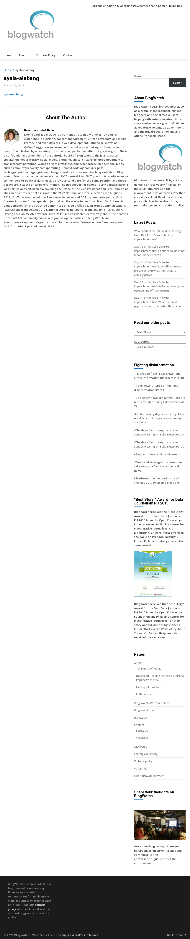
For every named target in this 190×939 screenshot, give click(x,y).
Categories (141, 341)
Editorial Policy (46, 55)
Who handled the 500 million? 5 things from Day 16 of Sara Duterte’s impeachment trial (158, 235)
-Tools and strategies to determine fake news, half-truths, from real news (158, 466)
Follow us (142, 730)
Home (7, 55)
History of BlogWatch (149, 687)
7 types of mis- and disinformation (160, 454)
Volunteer (142, 737)
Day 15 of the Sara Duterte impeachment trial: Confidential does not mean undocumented (160, 251)
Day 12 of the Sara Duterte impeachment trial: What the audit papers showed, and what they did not (159, 302)
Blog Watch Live (144, 710)
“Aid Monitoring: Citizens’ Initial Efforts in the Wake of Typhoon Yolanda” (159, 629)
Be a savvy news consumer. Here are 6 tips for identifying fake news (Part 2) (159, 402)
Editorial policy (143, 761)
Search (138, 76)
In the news (143, 694)
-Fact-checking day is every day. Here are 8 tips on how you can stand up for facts (159, 418)
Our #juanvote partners (149, 776)
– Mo (137, 373)
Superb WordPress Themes (80, 935)
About (23, 55)
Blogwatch (141, 717)
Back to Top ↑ (176, 935)
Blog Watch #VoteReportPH (152, 703)
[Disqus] (66, 285)
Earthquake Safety (146, 754)
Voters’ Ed (141, 768)
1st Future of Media (148, 668)
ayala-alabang (13, 94)
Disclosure (141, 746)
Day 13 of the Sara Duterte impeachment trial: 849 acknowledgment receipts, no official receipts (160, 286)
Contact (68, 55)
